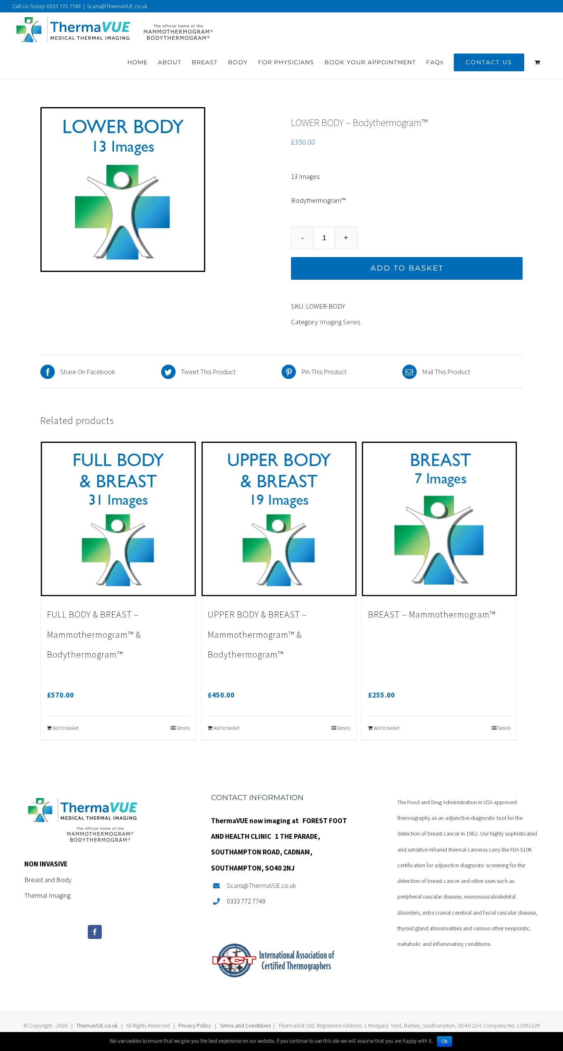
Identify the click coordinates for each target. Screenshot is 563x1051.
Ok (444, 1041)
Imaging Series (340, 321)
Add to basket (407, 268)
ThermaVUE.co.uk (97, 1025)
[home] (83, 801)
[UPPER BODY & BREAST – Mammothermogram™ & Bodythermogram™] (279, 519)
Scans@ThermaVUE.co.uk (117, 6)
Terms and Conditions (245, 1025)
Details (183, 728)
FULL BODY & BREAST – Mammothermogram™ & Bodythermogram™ (94, 634)
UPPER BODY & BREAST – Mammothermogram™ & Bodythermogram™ (257, 634)
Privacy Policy (194, 1025)
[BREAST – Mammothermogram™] (439, 519)
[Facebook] (95, 932)
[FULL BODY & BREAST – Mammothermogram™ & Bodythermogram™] (118, 519)
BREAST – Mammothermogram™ (431, 614)
